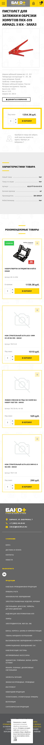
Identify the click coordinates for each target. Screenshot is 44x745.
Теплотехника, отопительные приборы (22, 697)
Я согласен (15, 739)
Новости (9, 560)
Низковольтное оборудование (18, 596)
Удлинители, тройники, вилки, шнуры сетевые (22, 661)
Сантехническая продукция (17, 707)
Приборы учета (12, 592)
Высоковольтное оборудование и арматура (24, 640)
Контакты (10, 555)
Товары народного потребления (19, 636)
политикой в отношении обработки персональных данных (20, 726)
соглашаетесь (23, 730)
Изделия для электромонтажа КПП (20, 614)
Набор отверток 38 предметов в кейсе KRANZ (20, 270)
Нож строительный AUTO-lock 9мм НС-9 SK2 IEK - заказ (21, 465)
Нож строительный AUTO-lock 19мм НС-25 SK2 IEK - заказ (20, 336)
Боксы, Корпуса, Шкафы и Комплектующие (24, 631)
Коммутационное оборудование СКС (21, 645)
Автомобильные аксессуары (18, 655)
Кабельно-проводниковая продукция (21, 587)
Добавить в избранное (17, 99)
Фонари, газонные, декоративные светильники (20, 668)
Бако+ (8, 545)
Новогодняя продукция (15, 692)
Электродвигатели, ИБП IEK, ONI (18, 623)
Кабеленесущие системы (16, 650)
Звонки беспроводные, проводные (20, 682)
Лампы (8, 619)
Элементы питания (13, 677)
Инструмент (11, 687)
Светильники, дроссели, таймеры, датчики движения (20, 607)
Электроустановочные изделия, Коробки (23, 601)
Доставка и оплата (13, 550)
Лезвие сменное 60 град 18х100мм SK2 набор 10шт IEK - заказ (21, 401)
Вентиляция (11, 702)
